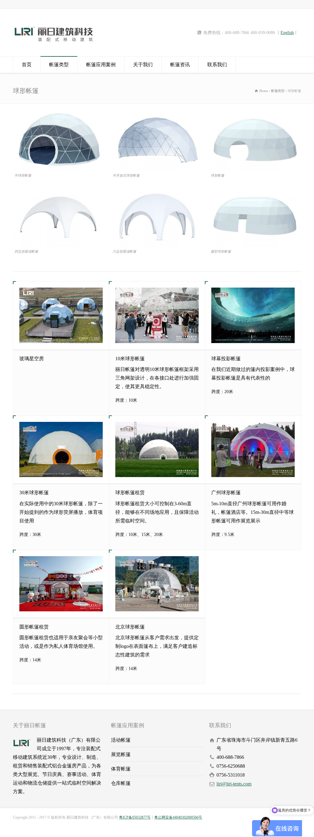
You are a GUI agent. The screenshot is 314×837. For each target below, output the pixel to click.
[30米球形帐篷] (61, 449)
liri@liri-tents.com (233, 783)
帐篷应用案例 (101, 64)
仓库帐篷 (121, 783)
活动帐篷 (121, 740)
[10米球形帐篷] (157, 315)
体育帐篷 (121, 768)
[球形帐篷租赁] (157, 449)
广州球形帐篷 (226, 492)
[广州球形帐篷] (253, 449)
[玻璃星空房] (61, 315)
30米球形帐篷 (34, 492)
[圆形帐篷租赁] (61, 583)
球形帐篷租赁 (130, 492)
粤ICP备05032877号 (135, 817)
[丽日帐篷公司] (54, 44)
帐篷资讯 (180, 64)
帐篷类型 (59, 64)
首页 (27, 64)
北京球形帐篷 (130, 626)
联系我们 (217, 64)
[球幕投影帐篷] (253, 315)
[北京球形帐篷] (157, 583)
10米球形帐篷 (130, 358)
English (287, 32)
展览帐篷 (121, 754)
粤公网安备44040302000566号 (178, 817)
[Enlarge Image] (58, 110)
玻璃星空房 (31, 358)
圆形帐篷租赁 (34, 626)
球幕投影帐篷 (226, 358)
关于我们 (143, 64)
